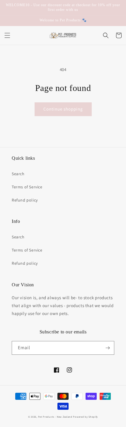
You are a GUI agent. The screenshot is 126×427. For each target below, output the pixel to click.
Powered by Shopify (85, 416)
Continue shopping (63, 109)
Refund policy (25, 200)
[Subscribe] (107, 348)
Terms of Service (27, 187)
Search (18, 173)
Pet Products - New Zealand (55, 416)
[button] (7, 35)
